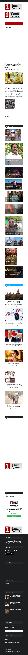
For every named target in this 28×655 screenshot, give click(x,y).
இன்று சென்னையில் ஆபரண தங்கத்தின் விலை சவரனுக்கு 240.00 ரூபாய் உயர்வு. (11, 260)
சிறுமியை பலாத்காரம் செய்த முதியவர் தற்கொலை (13, 275)
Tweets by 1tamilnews (9, 496)
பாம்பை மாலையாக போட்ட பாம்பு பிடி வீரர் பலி (14, 233)
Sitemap (7, 583)
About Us (7, 566)
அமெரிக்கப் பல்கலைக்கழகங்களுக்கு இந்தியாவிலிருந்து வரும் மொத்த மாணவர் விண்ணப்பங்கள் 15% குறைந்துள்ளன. (14, 324)
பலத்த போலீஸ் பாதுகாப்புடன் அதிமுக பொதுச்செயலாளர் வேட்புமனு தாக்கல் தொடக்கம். (13, 162)
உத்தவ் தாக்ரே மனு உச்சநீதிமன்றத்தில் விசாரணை (13, 138)
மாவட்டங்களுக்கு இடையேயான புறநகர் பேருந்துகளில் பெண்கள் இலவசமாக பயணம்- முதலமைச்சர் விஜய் (14, 386)
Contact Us (7, 569)
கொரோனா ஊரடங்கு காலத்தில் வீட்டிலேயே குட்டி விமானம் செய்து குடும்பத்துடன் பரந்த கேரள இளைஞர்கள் (13, 186)
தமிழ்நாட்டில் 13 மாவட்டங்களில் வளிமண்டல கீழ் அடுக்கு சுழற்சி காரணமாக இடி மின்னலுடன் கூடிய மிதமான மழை (14, 406)
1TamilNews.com (13, 649)
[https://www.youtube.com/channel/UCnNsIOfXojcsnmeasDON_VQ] (14, 15)
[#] (14, 466)
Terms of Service (9, 577)
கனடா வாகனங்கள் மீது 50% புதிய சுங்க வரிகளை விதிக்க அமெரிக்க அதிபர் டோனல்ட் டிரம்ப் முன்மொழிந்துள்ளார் (14, 344)
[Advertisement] (14, 48)
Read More (20, 543)
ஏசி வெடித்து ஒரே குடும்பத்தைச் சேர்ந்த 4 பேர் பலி (13, 211)
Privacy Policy (8, 574)
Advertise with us (9, 580)
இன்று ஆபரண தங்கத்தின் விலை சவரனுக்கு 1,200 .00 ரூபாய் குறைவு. (14, 65)
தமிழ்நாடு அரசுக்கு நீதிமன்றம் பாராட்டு (13, 244)
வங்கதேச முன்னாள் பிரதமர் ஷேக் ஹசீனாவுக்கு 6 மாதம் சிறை (12, 199)
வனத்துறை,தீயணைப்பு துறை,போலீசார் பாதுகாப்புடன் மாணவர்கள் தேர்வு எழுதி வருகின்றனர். (13, 174)
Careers (7, 571)
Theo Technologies (16, 651)
